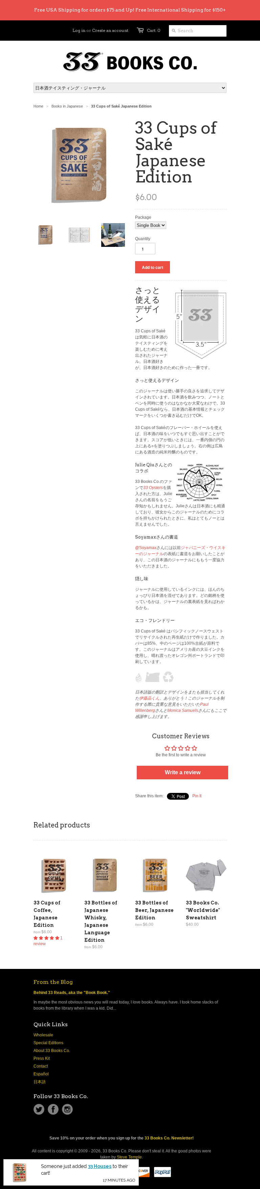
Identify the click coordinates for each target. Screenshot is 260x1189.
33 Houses (99, 1184)
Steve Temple (129, 1157)
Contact (41, 1066)
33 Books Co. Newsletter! (169, 1138)
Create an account (110, 30)
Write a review (182, 772)
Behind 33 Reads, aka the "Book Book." (72, 992)
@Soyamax (145, 547)
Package (143, 217)
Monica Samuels (182, 710)
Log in (78, 30)
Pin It (196, 796)
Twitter (39, 1109)
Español (41, 1074)
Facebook (53, 1109)
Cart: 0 (153, 30)
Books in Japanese (67, 106)
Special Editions (48, 1042)
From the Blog (53, 982)
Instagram (67, 1109)
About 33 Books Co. (52, 1050)
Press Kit (42, 1058)
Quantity (142, 238)
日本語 (40, 1081)
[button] (47, 938)
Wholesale (43, 1035)
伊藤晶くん (149, 698)
